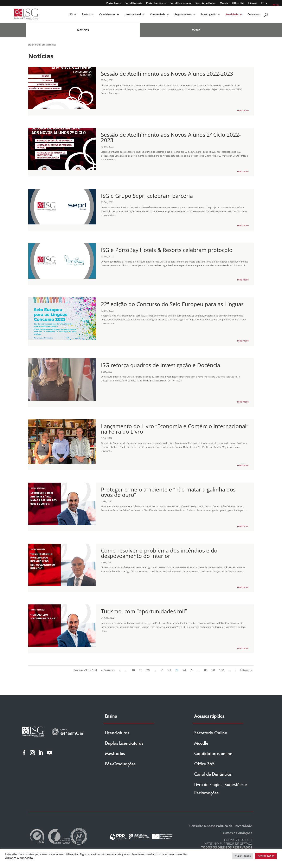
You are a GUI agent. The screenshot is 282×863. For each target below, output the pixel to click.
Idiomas (252, 3)
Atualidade (231, 14)
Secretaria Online (206, 3)
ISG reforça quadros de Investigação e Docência (160, 365)
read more (243, 110)
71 (162, 670)
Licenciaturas (117, 733)
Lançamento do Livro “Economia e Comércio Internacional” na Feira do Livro (174, 428)
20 (140, 670)
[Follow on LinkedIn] (41, 753)
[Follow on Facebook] (24, 753)
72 (169, 670)
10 (133, 670)
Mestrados (115, 753)
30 (148, 670)
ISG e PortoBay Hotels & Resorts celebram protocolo (166, 250)
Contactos (254, 14)
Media (196, 30)
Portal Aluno (113, 3)
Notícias (83, 30)
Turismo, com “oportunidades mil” (144, 611)
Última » (246, 670)
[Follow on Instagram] (32, 753)
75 (191, 670)
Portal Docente (133, 3)
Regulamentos (183, 14)
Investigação (208, 14)
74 (184, 670)
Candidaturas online (213, 753)
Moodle (224, 3)
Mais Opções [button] (243, 856)
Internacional (133, 14)
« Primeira (108, 670)
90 (213, 670)
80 (205, 670)
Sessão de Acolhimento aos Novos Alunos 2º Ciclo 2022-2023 (171, 137)
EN (277, 4)
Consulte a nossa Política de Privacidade (220, 826)
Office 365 (238, 3)
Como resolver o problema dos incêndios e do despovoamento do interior (159, 553)
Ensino (86, 14)
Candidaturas (107, 14)
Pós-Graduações (120, 764)
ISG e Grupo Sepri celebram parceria (147, 195)
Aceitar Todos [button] (266, 856)
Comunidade (157, 14)
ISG (71, 14)
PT (262, 3)
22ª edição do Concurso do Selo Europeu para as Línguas (172, 304)
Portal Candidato (156, 3)
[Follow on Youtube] (49, 753)
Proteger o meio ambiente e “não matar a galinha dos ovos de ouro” (168, 492)
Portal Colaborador (181, 3)
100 (221, 670)
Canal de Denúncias (213, 774)
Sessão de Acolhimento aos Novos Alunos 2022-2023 (167, 73)
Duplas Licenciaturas (124, 743)
